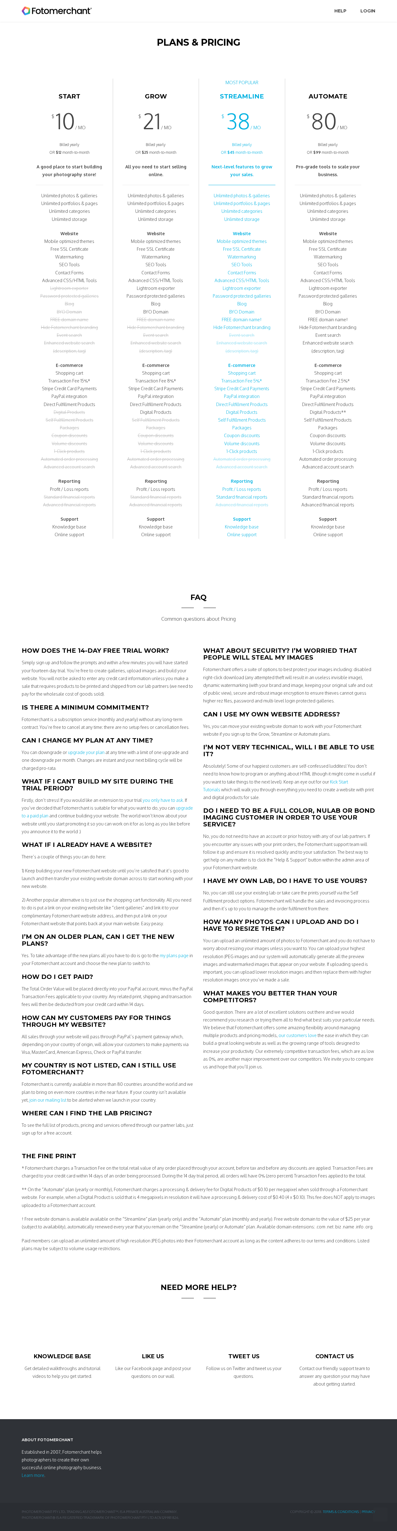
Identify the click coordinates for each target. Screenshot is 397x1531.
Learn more (33, 1475)
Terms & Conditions (341, 1512)
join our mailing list (47, 1100)
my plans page (174, 955)
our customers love (298, 1035)
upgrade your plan (86, 752)
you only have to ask (163, 800)
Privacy (368, 1512)
